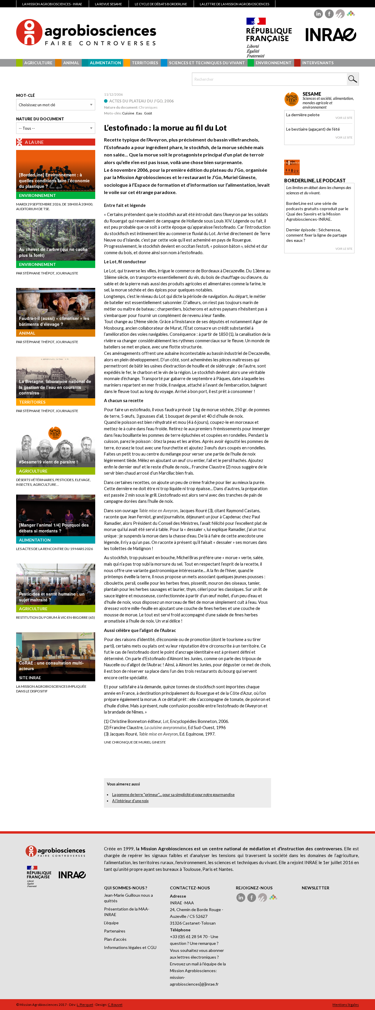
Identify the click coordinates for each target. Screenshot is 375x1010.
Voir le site (343, 117)
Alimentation (105, 62)
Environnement (274, 62)
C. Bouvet (115, 1004)
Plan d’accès (115, 939)
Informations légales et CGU (130, 947)
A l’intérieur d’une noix (130, 800)
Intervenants (318, 62)
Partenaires (114, 930)
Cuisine (128, 113)
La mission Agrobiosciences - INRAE (52, 4)
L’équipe (111, 922)
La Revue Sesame (108, 4)
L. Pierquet (85, 1004)
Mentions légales (346, 1004)
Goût (148, 113)
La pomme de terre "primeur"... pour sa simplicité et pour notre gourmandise (173, 794)
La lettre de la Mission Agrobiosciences (234, 4)
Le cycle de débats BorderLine (161, 4)
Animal (71, 62)
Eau (139, 113)
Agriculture (38, 62)
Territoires (145, 62)
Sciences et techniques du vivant (207, 62)
